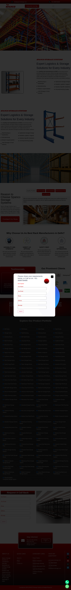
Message (20, 305)
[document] (35, 295)
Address (20, 300)
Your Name (20, 286)
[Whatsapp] (67, 586)
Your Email (20, 291)
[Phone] (67, 582)
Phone (19, 296)
